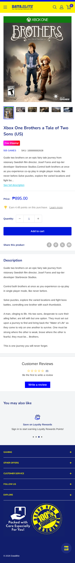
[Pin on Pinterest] (55, 244)
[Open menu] (5, 7)
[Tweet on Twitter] (62, 244)
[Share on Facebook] (49, 244)
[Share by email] (69, 244)
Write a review (37, 384)
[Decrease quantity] (19, 218)
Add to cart (37, 231)
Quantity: (8, 218)
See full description (13, 185)
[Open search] (55, 7)
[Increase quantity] (38, 218)
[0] (68, 7)
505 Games (9, 150)
